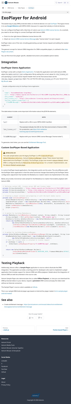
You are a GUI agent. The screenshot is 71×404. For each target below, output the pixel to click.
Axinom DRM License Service (50, 30)
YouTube (4, 369)
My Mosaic (4, 81)
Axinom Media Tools (8, 345)
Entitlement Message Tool (37, 142)
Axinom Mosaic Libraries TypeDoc (12, 348)
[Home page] (3, 8)
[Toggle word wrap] (64, 90)
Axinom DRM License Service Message (23, 39)
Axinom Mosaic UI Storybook (10, 351)
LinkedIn (4, 361)
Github (35, 287)
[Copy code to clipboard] (67, 90)
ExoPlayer (54, 24)
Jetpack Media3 (58, 160)
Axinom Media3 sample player (15, 165)
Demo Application (28, 72)
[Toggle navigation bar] (2, 2)
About (3, 382)
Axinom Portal (6, 342)
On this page (7, 12)
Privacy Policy (5, 385)
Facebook (4, 366)
